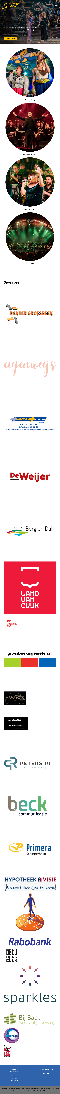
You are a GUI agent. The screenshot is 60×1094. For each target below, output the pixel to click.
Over (14, 1074)
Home (14, 1069)
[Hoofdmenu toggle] (56, 5)
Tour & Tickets (10, 39)
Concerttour (14, 1072)
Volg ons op (42, 1069)
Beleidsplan (14, 1080)
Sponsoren (12, 282)
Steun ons (14, 1076)
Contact (14, 1078)
